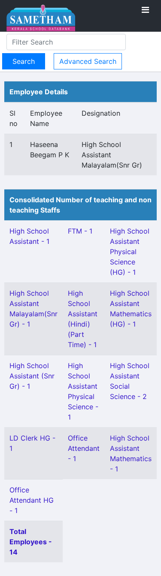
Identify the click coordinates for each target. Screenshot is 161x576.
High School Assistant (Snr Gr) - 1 (32, 375)
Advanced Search (87, 61)
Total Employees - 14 (30, 541)
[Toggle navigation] (145, 9)
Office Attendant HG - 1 (31, 500)
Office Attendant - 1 (84, 448)
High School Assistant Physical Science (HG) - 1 (129, 251)
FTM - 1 (80, 231)
